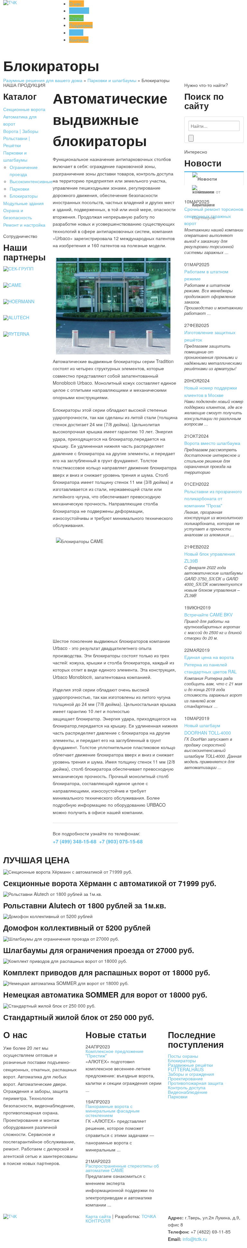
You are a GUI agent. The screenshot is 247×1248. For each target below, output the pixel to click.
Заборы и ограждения (191, 1074)
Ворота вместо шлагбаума (212, 443)
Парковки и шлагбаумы (111, 80)
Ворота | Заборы (20, 131)
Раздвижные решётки (190, 1065)
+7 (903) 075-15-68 (121, 841)
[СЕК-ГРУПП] (18, 268)
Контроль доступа (187, 1087)
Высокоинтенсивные (31, 181)
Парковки (19, 188)
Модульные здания (23, 203)
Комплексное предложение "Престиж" (114, 1053)
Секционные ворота (24, 109)
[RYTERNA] (16, 334)
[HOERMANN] (18, 301)
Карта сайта (98, 1216)
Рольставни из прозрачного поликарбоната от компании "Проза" (213, 498)
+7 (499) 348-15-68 (74, 841)
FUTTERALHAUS (186, 1069)
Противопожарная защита (195, 1083)
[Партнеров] (214, 191)
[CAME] (12, 285)
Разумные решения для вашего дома (42, 80)
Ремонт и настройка (24, 224)
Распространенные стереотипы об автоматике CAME (122, 1167)
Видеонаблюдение (187, 1092)
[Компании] (214, 178)
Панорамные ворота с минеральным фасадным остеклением (113, 1110)
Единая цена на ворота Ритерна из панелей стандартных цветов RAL (210, 664)
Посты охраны (183, 1056)
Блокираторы (24, 195)
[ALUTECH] (16, 317)
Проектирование (185, 1078)
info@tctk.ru (195, 1239)
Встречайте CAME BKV (208, 614)
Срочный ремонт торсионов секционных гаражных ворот (213, 216)
